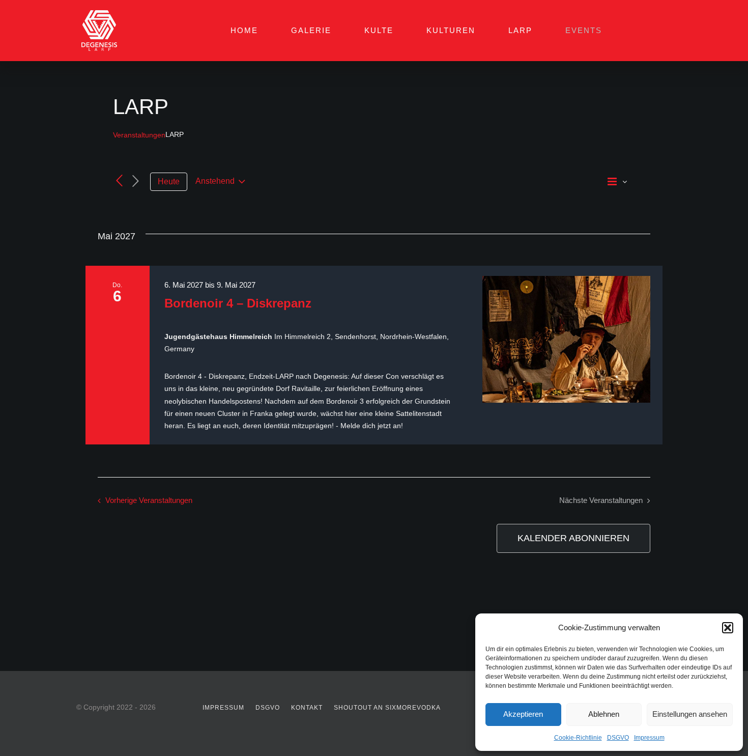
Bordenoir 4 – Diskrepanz (237, 303)
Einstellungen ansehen (689, 714)
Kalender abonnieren (573, 538)
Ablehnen (603, 714)
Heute (169, 181)
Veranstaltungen (139, 135)
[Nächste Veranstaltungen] (136, 181)
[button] (728, 628)
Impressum (649, 737)
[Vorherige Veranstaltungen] (119, 181)
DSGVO (618, 737)
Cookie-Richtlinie (578, 737)
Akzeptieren (523, 714)
